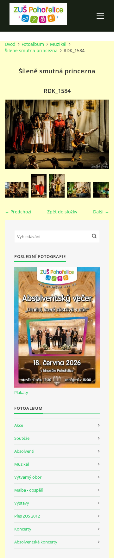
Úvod (10, 44)
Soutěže (21, 438)
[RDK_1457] (57, 186)
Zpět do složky (62, 212)
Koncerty (22, 529)
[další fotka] (99, 134)
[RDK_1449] (16, 190)
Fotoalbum (33, 44)
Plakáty (21, 392)
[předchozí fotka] (15, 134)
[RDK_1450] (39, 186)
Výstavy (21, 503)
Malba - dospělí (28, 490)
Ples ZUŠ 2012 (27, 516)
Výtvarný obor (27, 477)
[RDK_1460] (79, 190)
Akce (18, 425)
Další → (101, 212)
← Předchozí (18, 212)
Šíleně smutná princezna (31, 50)
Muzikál (58, 44)
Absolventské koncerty (35, 542)
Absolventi (24, 451)
